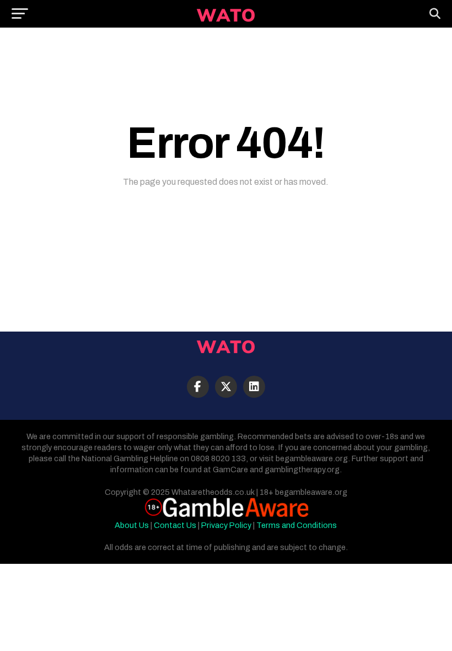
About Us (132, 525)
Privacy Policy (226, 525)
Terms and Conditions (296, 525)
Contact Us (175, 525)
